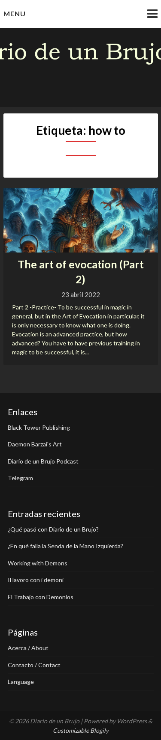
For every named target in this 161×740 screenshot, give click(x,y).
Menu (14, 13)
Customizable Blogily (81, 730)
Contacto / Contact (34, 665)
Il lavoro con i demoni (36, 579)
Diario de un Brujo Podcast (43, 461)
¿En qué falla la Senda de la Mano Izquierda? (65, 546)
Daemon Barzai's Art (35, 444)
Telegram (20, 477)
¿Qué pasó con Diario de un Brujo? (53, 529)
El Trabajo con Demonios (40, 596)
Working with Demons (37, 563)
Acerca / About (28, 647)
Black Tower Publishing (39, 427)
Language (21, 681)
